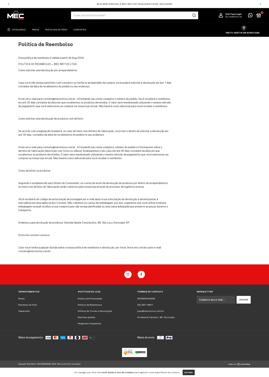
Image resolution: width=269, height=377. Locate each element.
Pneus (35, 29)
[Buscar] (194, 15)
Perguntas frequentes (89, 323)
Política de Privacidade (90, 298)
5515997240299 (146, 298)
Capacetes (79, 29)
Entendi (188, 372)
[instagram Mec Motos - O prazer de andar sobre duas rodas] (128, 274)
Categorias (19, 29)
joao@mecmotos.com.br (150, 311)
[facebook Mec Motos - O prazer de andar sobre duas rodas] (141, 274)
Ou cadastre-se (233, 16)
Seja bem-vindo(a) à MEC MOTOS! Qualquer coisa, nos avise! (135, 4)
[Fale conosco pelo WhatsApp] (250, 16)
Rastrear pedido (86, 317)
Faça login (236, 14)
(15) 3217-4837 (145, 305)
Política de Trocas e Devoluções (95, 311)
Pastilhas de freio (56, 29)
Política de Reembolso (90, 305)
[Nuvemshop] (239, 364)
